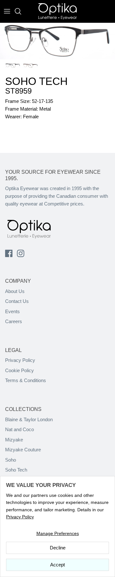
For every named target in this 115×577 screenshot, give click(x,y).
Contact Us (17, 301)
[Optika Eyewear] (57, 11)
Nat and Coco (19, 429)
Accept (57, 564)
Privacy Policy (20, 360)
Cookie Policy (19, 370)
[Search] (21, 11)
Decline (57, 547)
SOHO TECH (36, 81)
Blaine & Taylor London (29, 419)
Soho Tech (16, 469)
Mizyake (14, 439)
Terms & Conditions (25, 380)
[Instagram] (20, 253)
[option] (57, 41)
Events (12, 311)
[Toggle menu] (7, 11)
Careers (13, 321)
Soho (10, 460)
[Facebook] (8, 253)
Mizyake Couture (23, 449)
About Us (15, 291)
